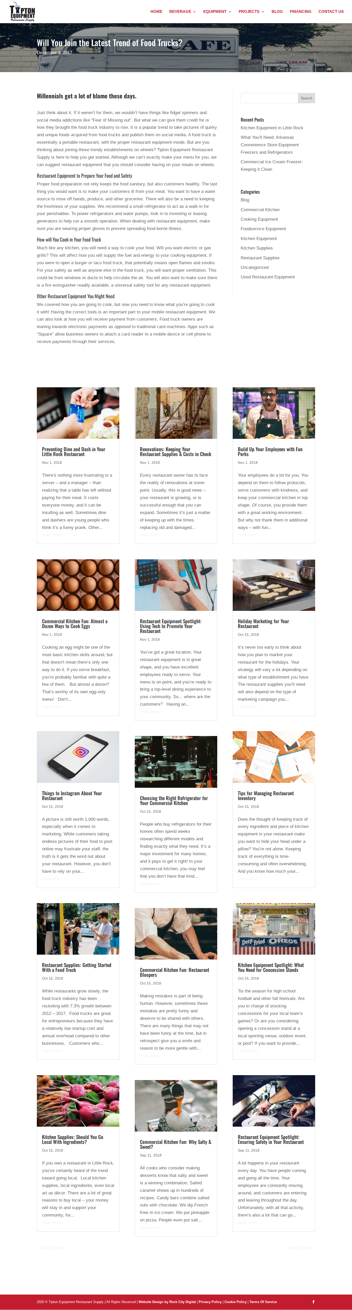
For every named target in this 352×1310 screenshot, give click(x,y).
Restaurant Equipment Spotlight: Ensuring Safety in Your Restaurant (271, 1139)
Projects (249, 12)
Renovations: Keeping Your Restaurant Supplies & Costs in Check (175, 451)
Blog (277, 12)
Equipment (215, 12)
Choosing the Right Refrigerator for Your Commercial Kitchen (174, 800)
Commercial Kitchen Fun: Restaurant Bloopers (174, 972)
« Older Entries (51, 1247)
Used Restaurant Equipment (268, 277)
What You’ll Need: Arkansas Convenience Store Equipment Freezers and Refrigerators (270, 145)
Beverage (180, 12)
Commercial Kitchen (260, 209)
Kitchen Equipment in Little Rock (272, 127)
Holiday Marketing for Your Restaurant (263, 623)
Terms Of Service (263, 1302)
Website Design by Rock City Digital (167, 1302)
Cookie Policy (236, 1302)
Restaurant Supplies (260, 257)
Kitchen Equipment (259, 238)
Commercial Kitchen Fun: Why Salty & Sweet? (175, 1144)
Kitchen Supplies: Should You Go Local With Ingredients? (72, 1139)
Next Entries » (301, 1247)
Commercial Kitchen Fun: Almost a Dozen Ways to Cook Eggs (74, 623)
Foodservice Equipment (263, 228)
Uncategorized (255, 267)
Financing (301, 12)
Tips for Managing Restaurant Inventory (266, 795)
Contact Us (331, 12)
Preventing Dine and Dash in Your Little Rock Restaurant (73, 451)
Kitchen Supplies (257, 248)
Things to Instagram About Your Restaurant (72, 795)
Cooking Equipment (259, 219)
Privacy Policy (210, 1302)
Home (156, 12)
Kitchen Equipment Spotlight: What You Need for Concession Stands (271, 967)
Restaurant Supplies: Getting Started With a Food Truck (76, 967)
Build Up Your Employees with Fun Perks (270, 451)
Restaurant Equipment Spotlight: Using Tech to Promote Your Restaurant (171, 625)
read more (52, 534)
